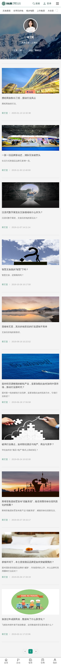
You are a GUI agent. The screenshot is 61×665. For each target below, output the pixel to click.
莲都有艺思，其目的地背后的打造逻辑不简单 (24, 326)
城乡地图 (30, 11)
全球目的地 (18, 11)
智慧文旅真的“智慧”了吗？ (15, 269)
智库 (30, 663)
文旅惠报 (6, 11)
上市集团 (41, 11)
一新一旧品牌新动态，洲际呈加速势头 (21, 155)
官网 (43, 663)
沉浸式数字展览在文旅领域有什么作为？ (22, 212)
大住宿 (51, 11)
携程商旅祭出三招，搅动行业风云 (19, 98)
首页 (6, 663)
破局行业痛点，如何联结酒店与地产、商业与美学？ (28, 444)
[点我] (57, 3)
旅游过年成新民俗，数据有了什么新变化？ (23, 619)
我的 (55, 663)
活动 (18, 663)
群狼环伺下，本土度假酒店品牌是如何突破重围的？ (28, 562)
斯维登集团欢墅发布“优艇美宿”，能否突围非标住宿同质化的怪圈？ (30, 503)
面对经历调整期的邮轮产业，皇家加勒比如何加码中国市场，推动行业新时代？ (30, 385)
